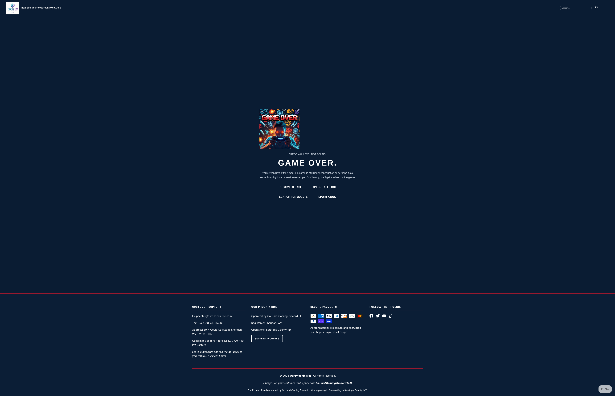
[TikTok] (391, 316)
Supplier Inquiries (267, 338)
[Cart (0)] (596, 8)
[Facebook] (371, 316)
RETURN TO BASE (290, 187)
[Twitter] (378, 316)
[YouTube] (384, 316)
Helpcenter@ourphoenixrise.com (212, 316)
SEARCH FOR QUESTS (293, 197)
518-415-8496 (213, 323)
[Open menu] (605, 8)
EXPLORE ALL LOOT (323, 187)
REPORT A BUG (326, 197)
